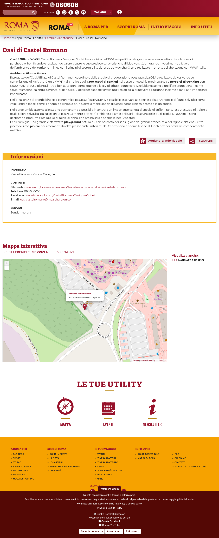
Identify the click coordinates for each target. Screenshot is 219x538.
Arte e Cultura (22, 466)
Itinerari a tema (106, 458)
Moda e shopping (23, 478)
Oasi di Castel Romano (80, 293)
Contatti (180, 462)
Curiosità (55, 470)
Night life (19, 474)
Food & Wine (104, 474)
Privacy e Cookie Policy (109, 507)
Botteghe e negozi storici (65, 466)
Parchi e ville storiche (59, 38)
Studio (17, 462)
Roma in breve (58, 454)
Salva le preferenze (92, 531)
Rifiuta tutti (132, 531)
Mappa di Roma (147, 458)
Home (7, 38)
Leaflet (136, 360)
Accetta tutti (114, 531)
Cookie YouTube (111, 525)
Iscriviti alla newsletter (190, 466)
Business (18, 454)
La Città (54, 458)
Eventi (101, 454)
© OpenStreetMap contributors (153, 360)
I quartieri (56, 462)
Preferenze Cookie (109, 488)
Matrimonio (20, 470)
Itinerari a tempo (107, 462)
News (100, 466)
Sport (16, 458)
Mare (100, 478)
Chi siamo (180, 458)
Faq (177, 454)
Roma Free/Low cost (109, 470)
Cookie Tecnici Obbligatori (111, 514)
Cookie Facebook (110, 521)
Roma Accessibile (148, 454)
